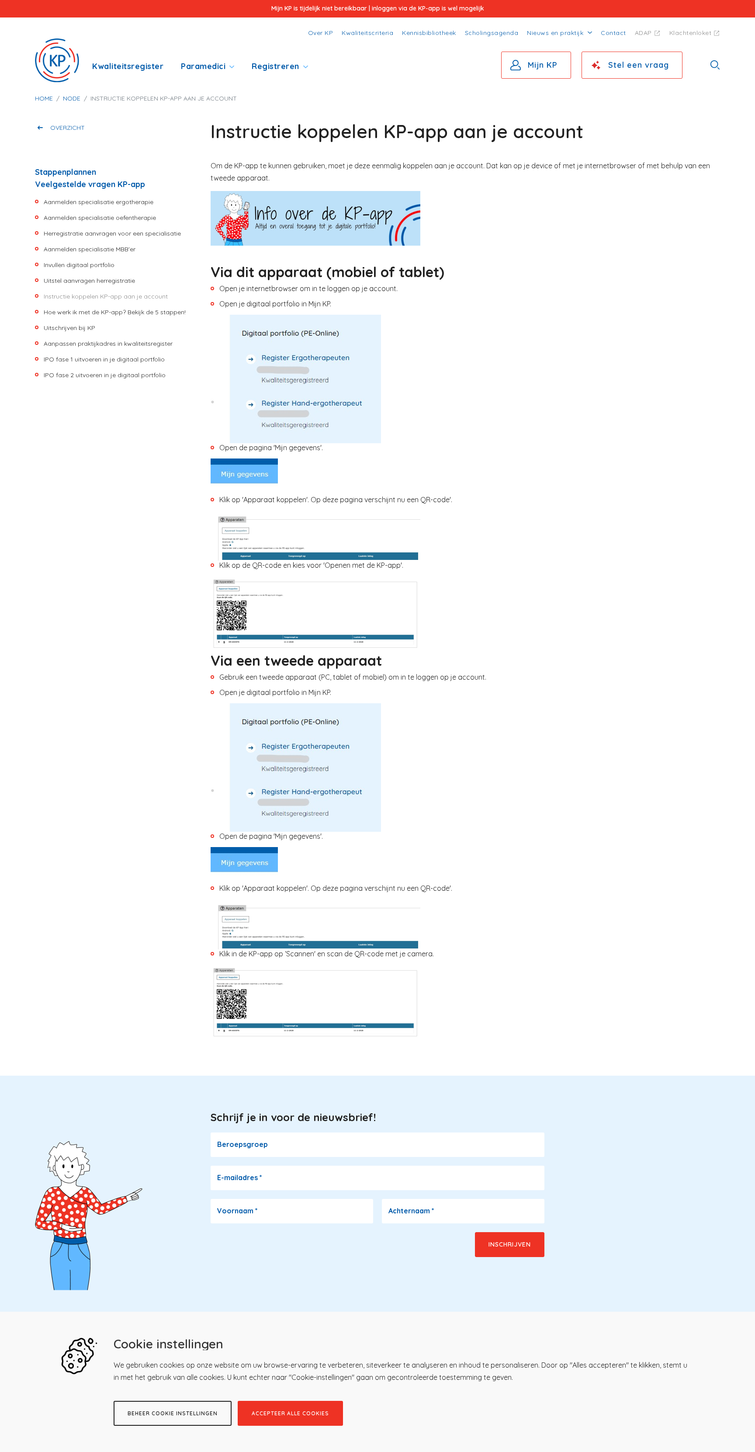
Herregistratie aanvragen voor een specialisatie (112, 233)
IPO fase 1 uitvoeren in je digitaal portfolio (104, 359)
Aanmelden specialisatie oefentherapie (100, 218)
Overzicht (67, 128)
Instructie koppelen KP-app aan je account (106, 296)
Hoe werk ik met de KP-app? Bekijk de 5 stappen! (115, 312)
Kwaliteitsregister (127, 66)
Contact (613, 33)
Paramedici (203, 66)
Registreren (275, 66)
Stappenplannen (65, 172)
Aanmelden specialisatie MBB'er (89, 249)
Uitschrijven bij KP (69, 328)
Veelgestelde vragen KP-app (90, 184)
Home (44, 98)
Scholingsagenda (492, 33)
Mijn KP (543, 65)
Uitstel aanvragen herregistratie (89, 281)
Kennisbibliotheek (429, 33)
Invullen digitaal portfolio (79, 265)
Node (71, 98)
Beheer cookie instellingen (173, 1413)
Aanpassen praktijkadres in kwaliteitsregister (108, 343)
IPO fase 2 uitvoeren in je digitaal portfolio (105, 375)
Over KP (320, 33)
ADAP (643, 33)
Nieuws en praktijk (555, 33)
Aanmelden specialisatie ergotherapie (98, 202)
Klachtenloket (690, 33)
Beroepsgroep (242, 1144)
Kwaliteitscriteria (367, 33)
